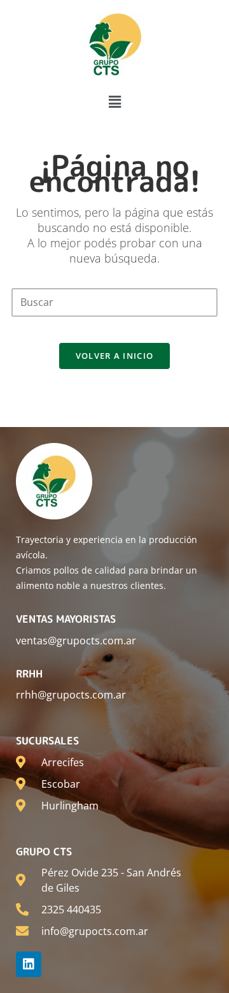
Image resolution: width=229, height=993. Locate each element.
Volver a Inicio (115, 355)
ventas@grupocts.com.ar (76, 641)
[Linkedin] (28, 964)
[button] (114, 101)
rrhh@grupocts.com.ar (71, 695)
